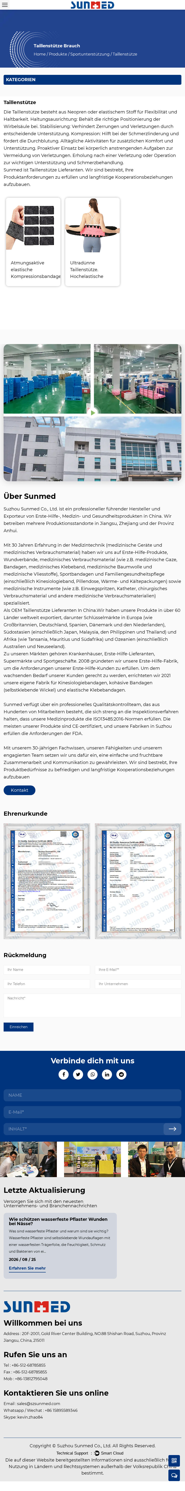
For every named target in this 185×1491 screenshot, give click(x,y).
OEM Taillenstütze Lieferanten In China (53, 610)
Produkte (58, 54)
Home (40, 54)
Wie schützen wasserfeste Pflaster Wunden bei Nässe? (58, 1221)
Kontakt (19, 790)
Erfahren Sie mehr (27, 1268)
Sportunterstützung (90, 54)
